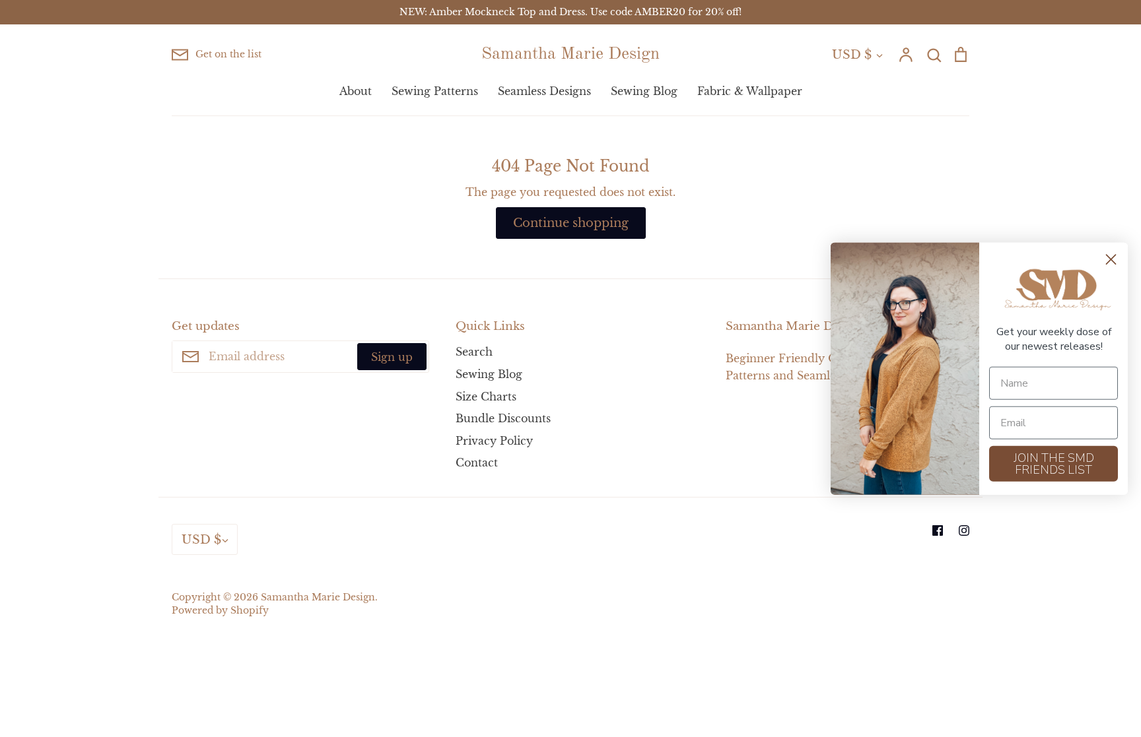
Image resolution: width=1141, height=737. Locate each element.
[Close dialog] (1111, 259)
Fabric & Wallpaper (749, 91)
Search (474, 351)
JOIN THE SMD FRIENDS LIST (1054, 464)
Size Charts (486, 396)
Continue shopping (571, 222)
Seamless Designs (544, 91)
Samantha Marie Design (570, 54)
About (355, 91)
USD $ (852, 54)
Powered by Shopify (220, 610)
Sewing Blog (644, 91)
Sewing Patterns (435, 91)
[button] (1053, 290)
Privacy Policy (494, 440)
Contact (477, 462)
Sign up (392, 357)
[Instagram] (964, 530)
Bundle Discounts (503, 418)
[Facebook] (937, 530)
